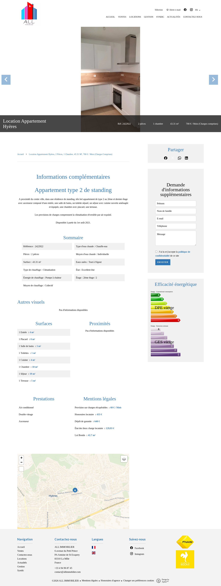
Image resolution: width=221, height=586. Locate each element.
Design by (165, 580)
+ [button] (21, 458)
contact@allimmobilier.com (68, 572)
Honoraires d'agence (110, 580)
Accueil (20, 154)
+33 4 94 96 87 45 (63, 568)
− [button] (21, 462)
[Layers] (124, 459)
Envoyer (162, 262)
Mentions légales (90, 580)
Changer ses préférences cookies (138, 580)
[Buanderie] (110, 79)
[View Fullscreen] (21, 469)
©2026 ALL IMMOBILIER (65, 580)
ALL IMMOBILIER (64, 547)
